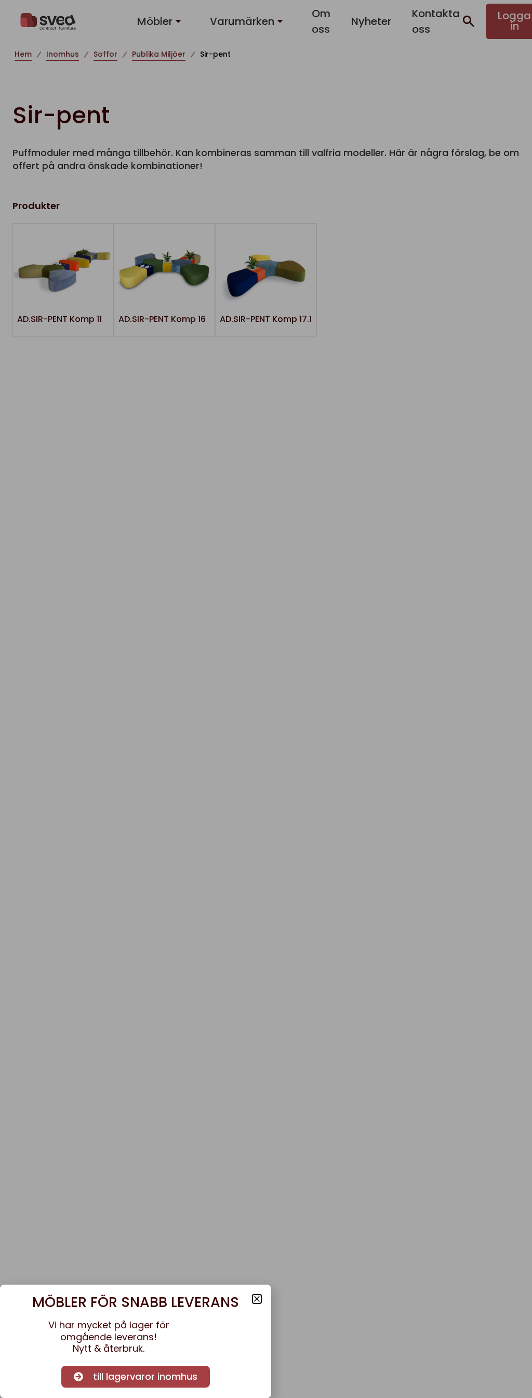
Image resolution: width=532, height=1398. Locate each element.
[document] (266, 699)
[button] (257, 1299)
